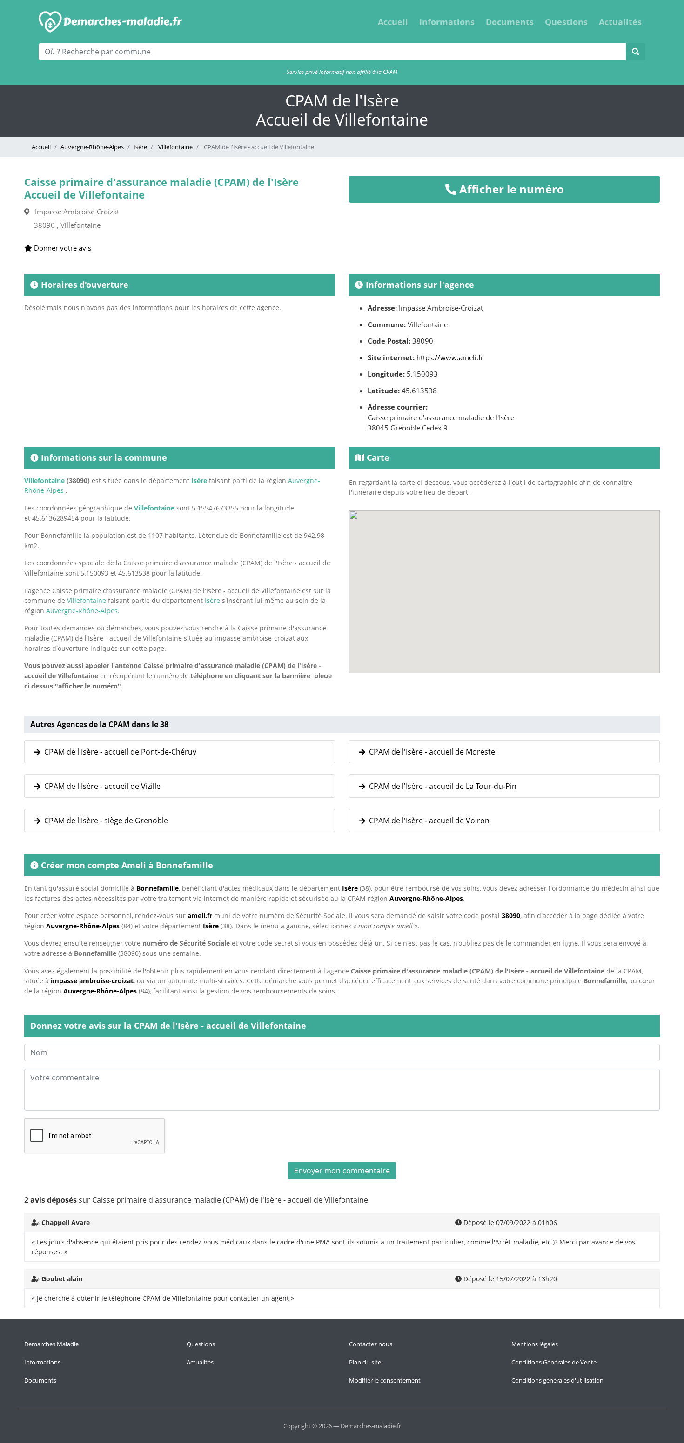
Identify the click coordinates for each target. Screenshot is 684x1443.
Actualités (620, 21)
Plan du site (365, 1362)
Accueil (393, 21)
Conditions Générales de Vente (554, 1362)
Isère (140, 147)
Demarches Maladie (51, 1344)
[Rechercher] (635, 51)
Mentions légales (534, 1344)
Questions (566, 21)
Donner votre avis (61, 247)
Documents (510, 21)
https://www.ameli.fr (449, 357)
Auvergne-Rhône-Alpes (92, 147)
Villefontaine (175, 147)
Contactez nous (370, 1344)
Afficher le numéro (510, 189)
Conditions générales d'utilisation (557, 1380)
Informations (447, 21)
